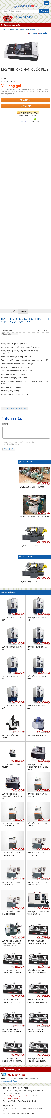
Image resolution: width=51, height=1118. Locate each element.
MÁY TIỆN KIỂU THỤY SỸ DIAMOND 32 (37, 854)
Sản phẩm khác (10, 592)
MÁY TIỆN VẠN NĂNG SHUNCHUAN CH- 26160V (37, 1030)
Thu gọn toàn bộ (45, 330)
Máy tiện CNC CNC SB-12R (37, 735)
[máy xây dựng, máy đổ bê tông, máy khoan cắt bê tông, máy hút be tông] (25, 6)
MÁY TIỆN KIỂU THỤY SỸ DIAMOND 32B (11, 883)
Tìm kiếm (44, 11)
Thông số (11, 311)
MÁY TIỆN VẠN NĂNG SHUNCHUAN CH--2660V (11, 1030)
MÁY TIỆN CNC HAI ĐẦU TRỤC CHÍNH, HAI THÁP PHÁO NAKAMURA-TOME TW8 (11, 944)
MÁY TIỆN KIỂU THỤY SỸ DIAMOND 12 (37, 795)
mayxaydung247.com (9, 1081)
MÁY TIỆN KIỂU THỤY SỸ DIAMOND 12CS (11, 824)
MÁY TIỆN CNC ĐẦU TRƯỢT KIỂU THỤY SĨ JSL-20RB (12, 796)
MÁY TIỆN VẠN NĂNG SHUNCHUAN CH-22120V (37, 971)
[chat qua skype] (35, 119)
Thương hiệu (7, 330)
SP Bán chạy (27, 462)
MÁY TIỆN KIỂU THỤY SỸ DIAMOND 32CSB (11, 912)
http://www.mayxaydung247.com (20, 1096)
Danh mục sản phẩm (12, 25)
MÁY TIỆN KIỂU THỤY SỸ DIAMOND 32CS (37, 883)
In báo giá (25, 106)
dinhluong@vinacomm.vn (11, 1098)
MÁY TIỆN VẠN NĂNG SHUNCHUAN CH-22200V (37, 1001)
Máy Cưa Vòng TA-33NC (29, 546)
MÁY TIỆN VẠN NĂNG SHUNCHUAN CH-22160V (12, 1001)
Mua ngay (25, 100)
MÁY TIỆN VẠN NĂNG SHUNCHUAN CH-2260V (36, 942)
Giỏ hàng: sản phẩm (38, 33)
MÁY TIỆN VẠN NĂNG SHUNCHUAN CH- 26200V (12, 1059)
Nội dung (5, 424)
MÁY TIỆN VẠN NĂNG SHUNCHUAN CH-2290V (11, 971)
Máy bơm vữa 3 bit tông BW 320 (32, 487)
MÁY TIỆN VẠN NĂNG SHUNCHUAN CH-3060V (36, 1059)
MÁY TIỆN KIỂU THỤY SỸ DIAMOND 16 (37, 824)
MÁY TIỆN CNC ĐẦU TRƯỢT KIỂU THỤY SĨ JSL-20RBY (37, 766)
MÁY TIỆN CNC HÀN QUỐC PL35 (14, 408)
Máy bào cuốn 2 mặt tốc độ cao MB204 (34, 516)
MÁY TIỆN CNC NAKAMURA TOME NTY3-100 (38, 912)
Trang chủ (5, 29)
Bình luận (23, 311)
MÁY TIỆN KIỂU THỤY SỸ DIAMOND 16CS (11, 854)
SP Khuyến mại (28, 557)
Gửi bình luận (9, 449)
